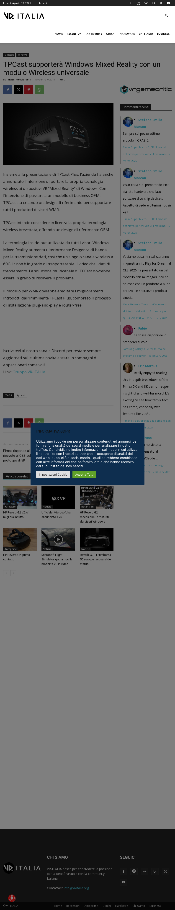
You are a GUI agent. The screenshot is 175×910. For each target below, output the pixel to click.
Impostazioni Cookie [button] (53, 474)
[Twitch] (153, 3)
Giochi (111, 33)
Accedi (43, 3)
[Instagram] (138, 3)
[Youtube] (168, 3)
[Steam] (145, 3)
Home (59, 33)
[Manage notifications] (11, 898)
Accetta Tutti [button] (84, 474)
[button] (166, 15)
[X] (160, 3)
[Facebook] (130, 3)
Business (163, 33)
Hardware (127, 33)
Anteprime (94, 33)
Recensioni (74, 33)
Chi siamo (146, 33)
